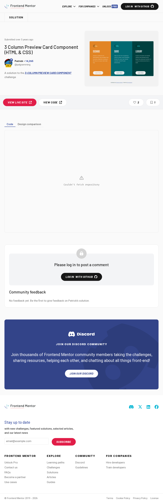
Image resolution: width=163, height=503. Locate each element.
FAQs (7, 472)
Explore (67, 6)
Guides (51, 482)
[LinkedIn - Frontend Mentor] (148, 407)
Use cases (10, 482)
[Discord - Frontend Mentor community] (131, 407)
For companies (87, 6)
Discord (80, 463)
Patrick (19, 61)
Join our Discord (81, 373)
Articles (51, 477)
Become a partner (15, 477)
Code (10, 124)
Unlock (109, 6)
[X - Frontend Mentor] (140, 407)
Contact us (11, 467)
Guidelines (81, 467)
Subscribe (63, 441)
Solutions (52, 472)
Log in (137, 6)
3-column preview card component (48, 72)
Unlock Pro (11, 463)
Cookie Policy (123, 498)
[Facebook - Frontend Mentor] (157, 407)
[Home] (20, 6)
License (154, 498)
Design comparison (29, 124)
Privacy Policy (140, 498)
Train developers (116, 467)
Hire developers (115, 463)
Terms (109, 498)
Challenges (53, 467)
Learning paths (55, 463)
